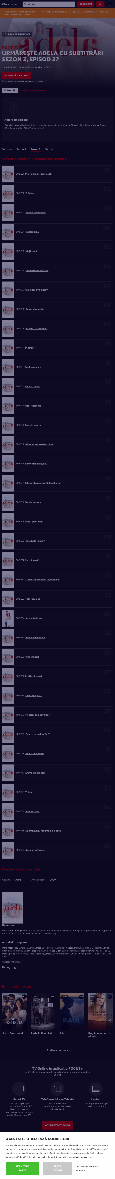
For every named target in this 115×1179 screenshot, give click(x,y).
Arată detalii (57, 1168)
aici (89, 1157)
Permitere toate (22, 1168)
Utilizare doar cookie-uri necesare (87, 1168)
